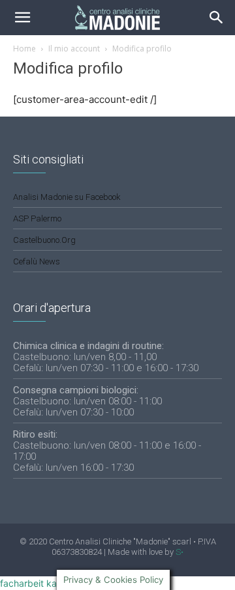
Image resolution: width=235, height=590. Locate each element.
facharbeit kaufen (38, 583)
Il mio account (74, 48)
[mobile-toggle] (22, 17)
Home (24, 48)
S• (179, 552)
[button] (216, 17)
